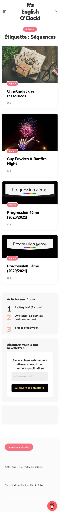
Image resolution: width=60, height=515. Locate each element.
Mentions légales (18, 447)
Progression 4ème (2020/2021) (23, 215)
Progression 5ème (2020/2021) (23, 268)
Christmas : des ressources (21, 93)
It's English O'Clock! (30, 12)
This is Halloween (27, 327)
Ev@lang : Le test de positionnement (29, 317)
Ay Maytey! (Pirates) (29, 307)
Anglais (12, 83)
